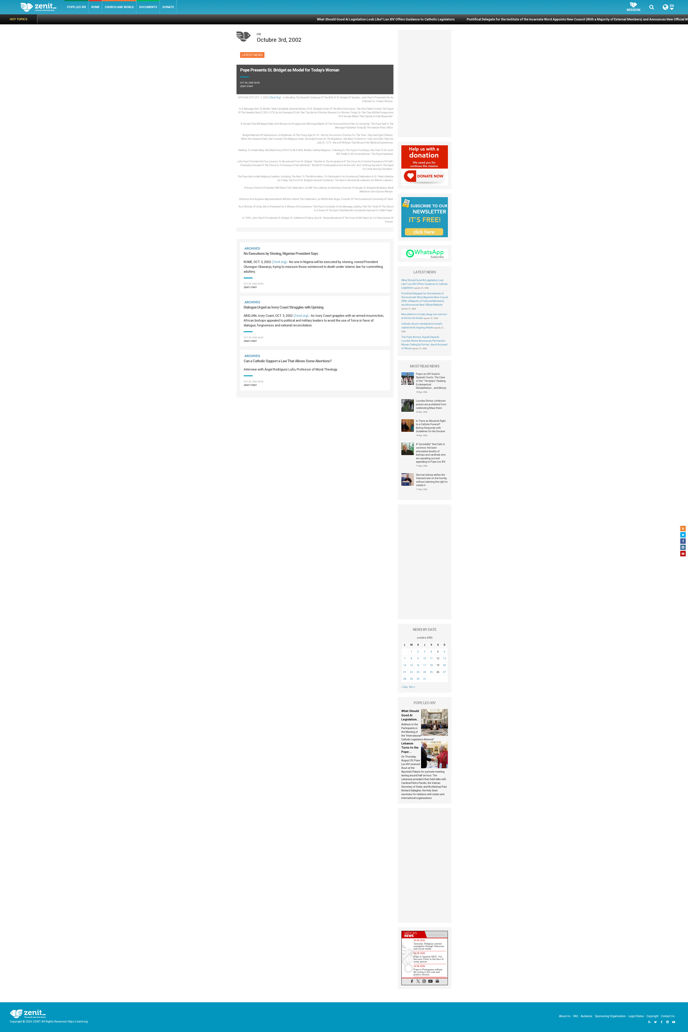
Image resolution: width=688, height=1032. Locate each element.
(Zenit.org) (275, 97)
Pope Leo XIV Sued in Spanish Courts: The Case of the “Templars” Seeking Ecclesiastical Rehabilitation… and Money (431, 380)
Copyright (652, 1016)
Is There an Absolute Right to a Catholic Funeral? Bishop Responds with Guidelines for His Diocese (431, 426)
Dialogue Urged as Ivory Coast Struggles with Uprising (283, 307)
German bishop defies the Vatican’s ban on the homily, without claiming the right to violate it (432, 480)
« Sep (404, 686)
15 (411, 665)
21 (404, 672)
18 (431, 665)
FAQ (575, 1016)
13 (444, 658)
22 (411, 672)
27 (444, 672)
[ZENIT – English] (42, 7)
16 (418, 665)
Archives (252, 248)
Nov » (412, 686)
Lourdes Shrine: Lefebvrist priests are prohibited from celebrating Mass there (431, 404)
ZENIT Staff (246, 86)
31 (424, 678)
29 (411, 678)
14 (404, 665)
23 (418, 672)
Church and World (119, 7)
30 (418, 678)
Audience (586, 1016)
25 (431, 672)
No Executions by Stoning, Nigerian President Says (281, 253)
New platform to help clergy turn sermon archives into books (598, 19)
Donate (168, 7)
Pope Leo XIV (76, 7)
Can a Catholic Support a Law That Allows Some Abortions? (288, 361)
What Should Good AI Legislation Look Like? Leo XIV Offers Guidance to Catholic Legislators (230, 19)
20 (444, 665)
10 (424, 658)
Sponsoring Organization (610, 1016)
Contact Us (668, 1016)
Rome (95, 7)
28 (404, 678)
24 (424, 672)
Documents (148, 7)
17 (424, 665)
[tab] (413, 934)
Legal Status (636, 1016)
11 (431, 658)
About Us (564, 1016)
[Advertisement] (314, 417)
